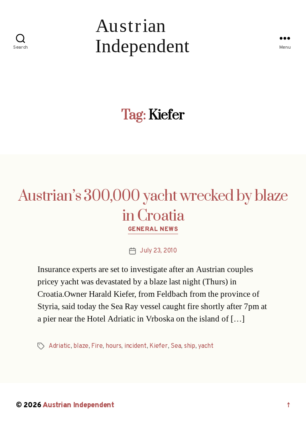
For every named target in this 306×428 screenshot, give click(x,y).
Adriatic (60, 346)
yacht (206, 346)
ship (189, 346)
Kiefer (158, 346)
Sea (176, 346)
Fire (96, 346)
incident (135, 346)
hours (114, 346)
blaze (80, 346)
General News (153, 229)
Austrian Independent (78, 405)
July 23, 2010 (158, 251)
